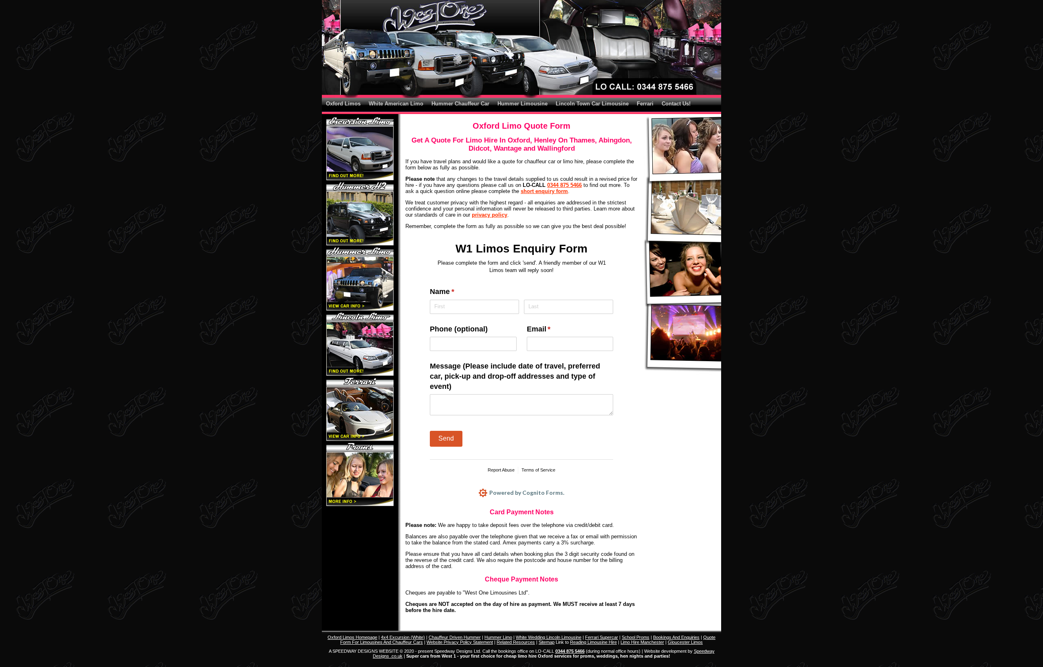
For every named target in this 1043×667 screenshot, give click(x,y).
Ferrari (645, 104)
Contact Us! (676, 104)
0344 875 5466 (564, 185)
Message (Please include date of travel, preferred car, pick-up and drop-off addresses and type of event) (515, 376)
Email (554, 329)
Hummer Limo (498, 637)
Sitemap (547, 642)
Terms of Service (538, 469)
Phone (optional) (459, 329)
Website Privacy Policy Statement (460, 642)
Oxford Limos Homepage (352, 637)
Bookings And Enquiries (676, 637)
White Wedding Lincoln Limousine (548, 637)
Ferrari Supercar (601, 637)
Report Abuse (501, 469)
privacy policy (489, 215)
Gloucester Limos (685, 642)
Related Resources (516, 642)
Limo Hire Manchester (642, 642)
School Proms (635, 637)
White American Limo (396, 104)
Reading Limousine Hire (593, 642)
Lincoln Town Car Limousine (592, 104)
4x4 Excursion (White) (403, 637)
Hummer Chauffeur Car (460, 104)
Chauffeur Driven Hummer (455, 637)
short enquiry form (544, 191)
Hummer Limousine (522, 104)
